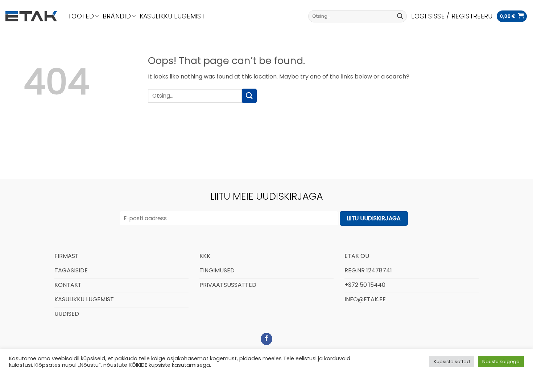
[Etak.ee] (31, 16)
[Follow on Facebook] (267, 339)
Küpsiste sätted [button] (452, 361)
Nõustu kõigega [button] (501, 361)
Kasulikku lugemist (172, 16)
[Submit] (400, 16)
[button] (451, 16)
